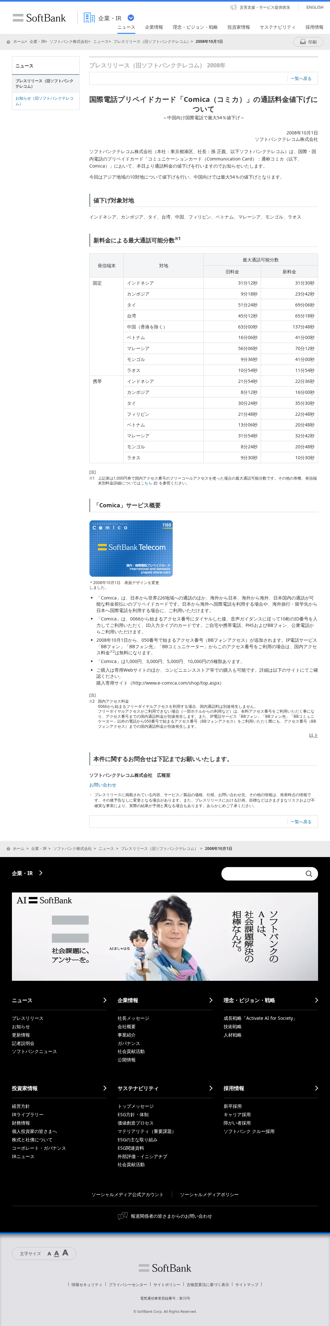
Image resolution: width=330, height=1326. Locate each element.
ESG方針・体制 (133, 1114)
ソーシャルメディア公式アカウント (128, 1194)
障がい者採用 (237, 1123)
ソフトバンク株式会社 (69, 41)
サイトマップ (246, 1284)
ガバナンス (129, 1043)
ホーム (19, 41)
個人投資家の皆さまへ (34, 1131)
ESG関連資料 (131, 1148)
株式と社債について (32, 1139)
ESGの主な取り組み (138, 1139)
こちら (146, 483)
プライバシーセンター (128, 1284)
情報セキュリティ (87, 1284)
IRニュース (23, 1156)
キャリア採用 (237, 1114)
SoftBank (39, 17)
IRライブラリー (28, 1114)
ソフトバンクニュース (34, 1051)
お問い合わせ (102, 785)
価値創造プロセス (136, 1123)
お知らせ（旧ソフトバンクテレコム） (44, 100)
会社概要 (127, 1026)
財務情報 (21, 1123)
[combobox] (262, 873)
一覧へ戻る (301, 78)
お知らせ (21, 1026)
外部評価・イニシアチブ (142, 1156)
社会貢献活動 (131, 1051)
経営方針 (21, 1106)
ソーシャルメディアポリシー (209, 1194)
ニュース (101, 41)
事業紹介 (127, 1035)
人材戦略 (233, 1035)
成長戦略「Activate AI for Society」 (260, 1018)
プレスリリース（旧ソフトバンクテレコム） (152, 41)
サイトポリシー (166, 1284)
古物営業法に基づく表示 (208, 1284)
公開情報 (127, 1060)
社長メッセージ (133, 1018)
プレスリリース (28, 1018)
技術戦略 (233, 1026)
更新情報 (21, 1035)
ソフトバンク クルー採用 (249, 1131)
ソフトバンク (165, 1267)
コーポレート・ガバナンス (39, 1148)
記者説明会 (23, 1043)
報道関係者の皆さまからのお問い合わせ (171, 1216)
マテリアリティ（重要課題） (147, 1131)
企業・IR (37, 41)
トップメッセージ (136, 1106)
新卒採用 (233, 1106)
